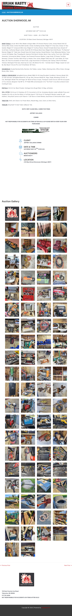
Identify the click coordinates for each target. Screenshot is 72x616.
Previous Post (5, 565)
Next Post (68, 565)
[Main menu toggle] (68, 5)
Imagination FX (45, 607)
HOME (4, 12)
